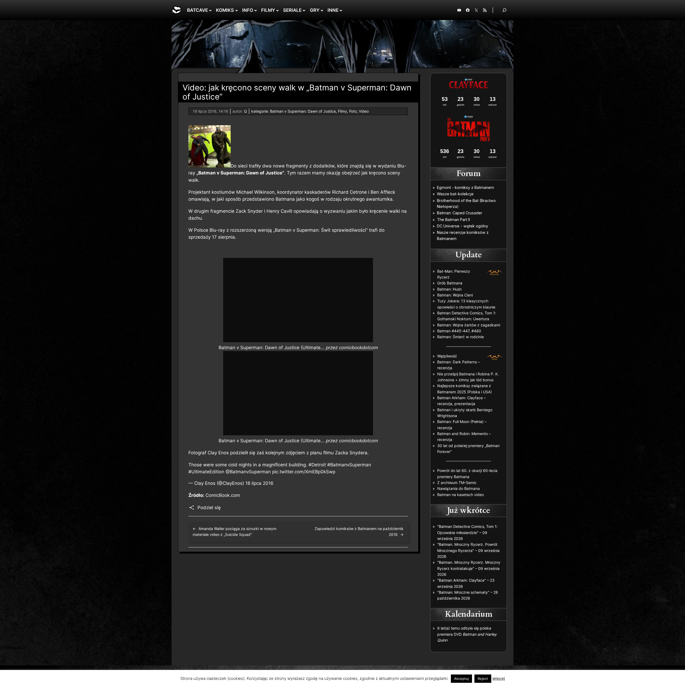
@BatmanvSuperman (248, 471)
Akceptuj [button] (461, 678)
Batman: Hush (449, 289)
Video (364, 111)
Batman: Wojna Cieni (455, 295)
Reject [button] (483, 678)
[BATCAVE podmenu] (210, 10)
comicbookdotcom (358, 347)
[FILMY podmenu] (277, 10)
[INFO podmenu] (255, 10)
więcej (498, 678)
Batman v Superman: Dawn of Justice (303, 111)
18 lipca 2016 (259, 483)
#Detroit (317, 464)
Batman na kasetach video (460, 494)
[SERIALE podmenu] (304, 10)
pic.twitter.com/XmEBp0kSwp (303, 471)
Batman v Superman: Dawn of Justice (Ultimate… (271, 347)
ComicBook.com (223, 495)
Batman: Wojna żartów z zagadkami (468, 325)
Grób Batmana (449, 283)
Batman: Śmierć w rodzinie (460, 336)
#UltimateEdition (206, 471)
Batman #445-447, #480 (459, 331)
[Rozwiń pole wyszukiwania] (504, 10)
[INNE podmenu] (341, 10)
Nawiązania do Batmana (458, 488)
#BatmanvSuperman (349, 464)
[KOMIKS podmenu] (236, 10)
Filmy (342, 111)
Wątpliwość (447, 356)
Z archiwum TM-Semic (457, 482)
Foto (353, 111)
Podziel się (209, 507)
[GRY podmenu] (322, 10)
